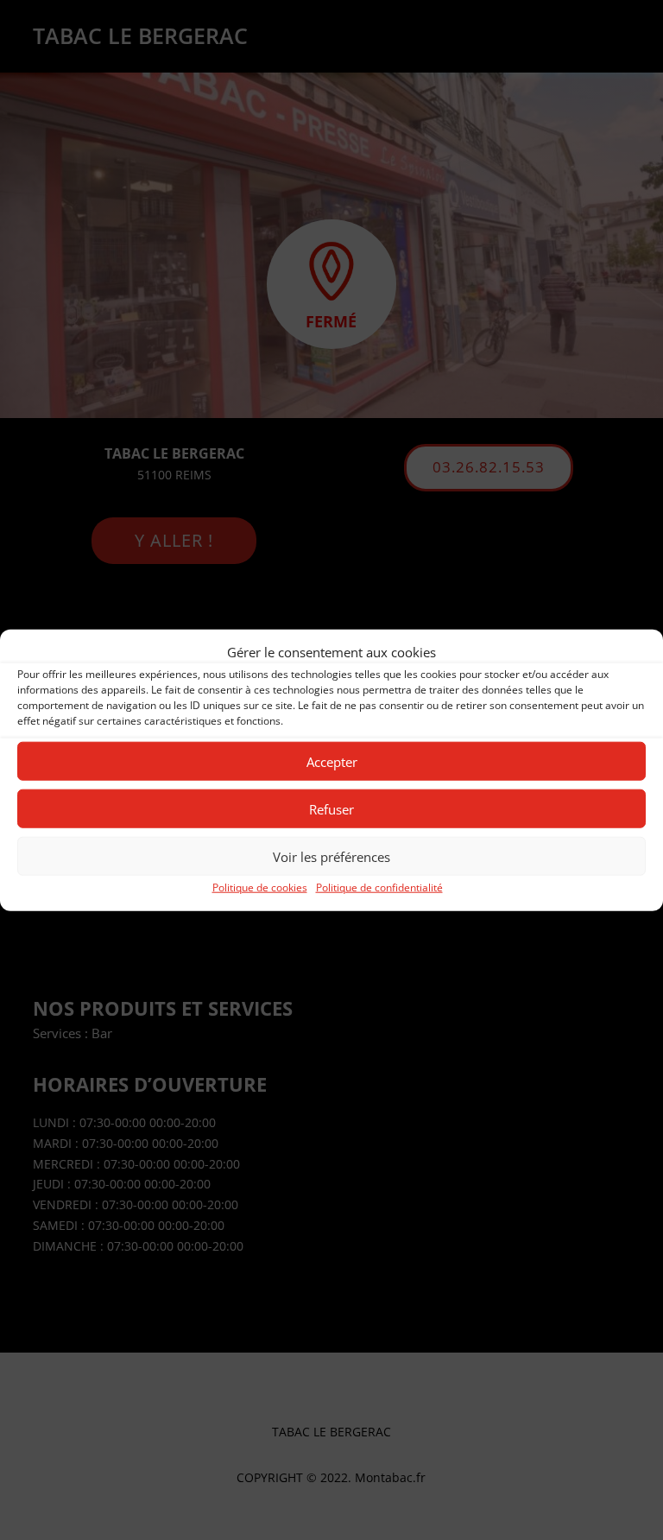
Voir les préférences (331, 856)
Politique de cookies (259, 887)
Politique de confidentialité (379, 887)
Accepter (331, 761)
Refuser (331, 809)
